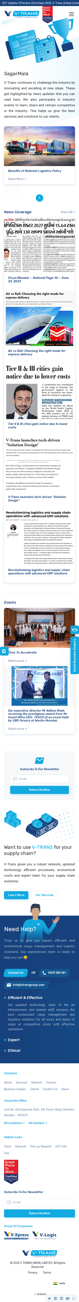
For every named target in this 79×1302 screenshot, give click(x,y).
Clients (34, 1089)
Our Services (45, 895)
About (8, 1082)
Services (21, 1082)
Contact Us (50, 1089)
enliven (41, 1294)
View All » (68, 212)
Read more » (17, 661)
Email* (39, 1202)
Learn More (16, 895)
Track (7, 1146)
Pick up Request (40, 1146)
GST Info (61, 1146)
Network (36, 1082)
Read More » (17, 179)
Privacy (32, 1272)
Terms (47, 1272)
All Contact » (38, 1123)
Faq (6, 1153)
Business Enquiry (15, 1089)
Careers (51, 1082)
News (65, 1089)
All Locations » (14, 1123)
